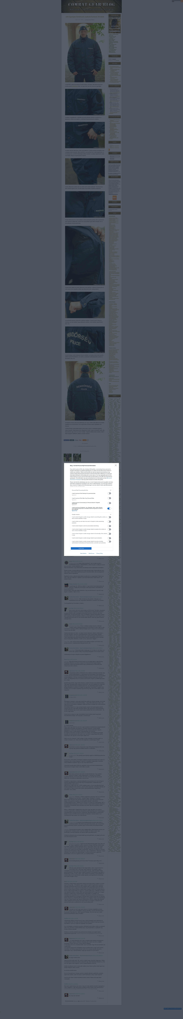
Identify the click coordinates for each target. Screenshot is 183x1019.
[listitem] (91, 490)
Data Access (91, 553)
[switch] (109, 493)
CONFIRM (81, 548)
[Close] (116, 465)
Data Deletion (83, 553)
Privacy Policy (100, 553)
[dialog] (91, 509)
